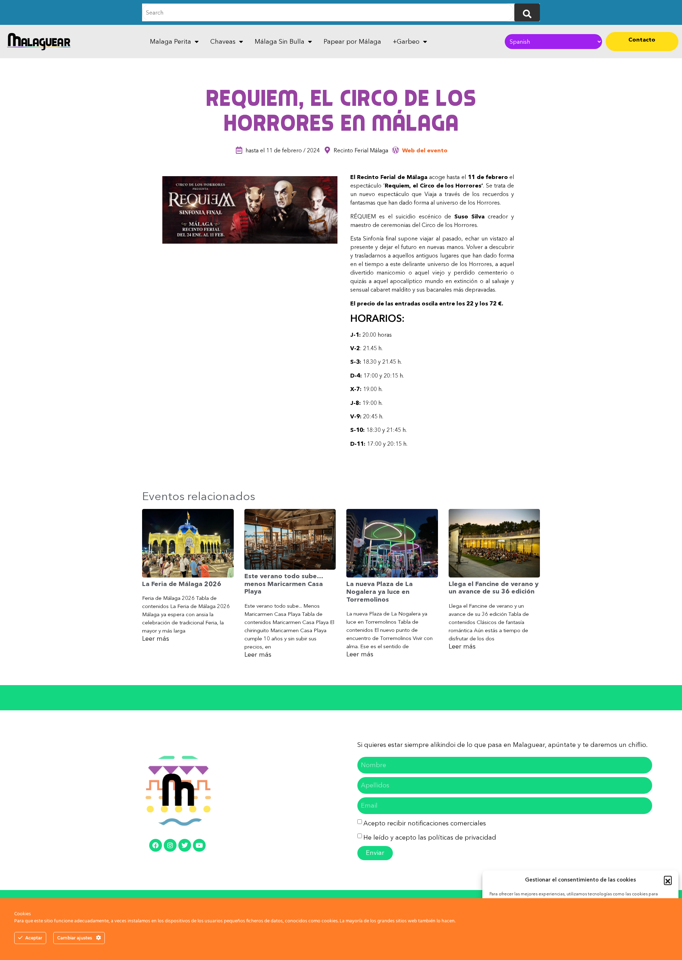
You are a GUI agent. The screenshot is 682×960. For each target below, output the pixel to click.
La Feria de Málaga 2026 (181, 584)
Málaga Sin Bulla (279, 41)
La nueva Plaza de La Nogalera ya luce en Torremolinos (379, 591)
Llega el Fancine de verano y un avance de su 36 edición (493, 588)
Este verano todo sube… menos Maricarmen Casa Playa (283, 583)
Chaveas (223, 41)
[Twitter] (184, 845)
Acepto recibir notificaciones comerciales (424, 823)
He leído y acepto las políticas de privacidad (429, 837)
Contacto (641, 39)
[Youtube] (199, 845)
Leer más (155, 638)
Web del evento (425, 150)
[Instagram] (170, 845)
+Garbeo (406, 41)
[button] (667, 879)
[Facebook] (155, 845)
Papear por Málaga (352, 41)
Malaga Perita (170, 41)
